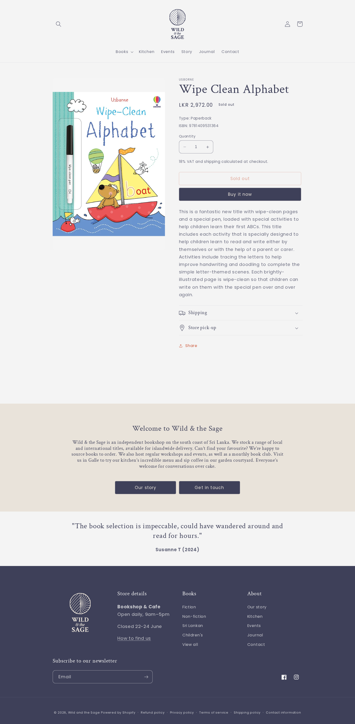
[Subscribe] (146, 676)
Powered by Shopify (118, 712)
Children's (192, 635)
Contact (256, 644)
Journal (255, 635)
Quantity (187, 136)
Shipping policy (247, 712)
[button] (59, 24)
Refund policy (152, 712)
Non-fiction (194, 616)
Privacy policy (182, 712)
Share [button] (191, 345)
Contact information (283, 712)
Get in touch (209, 487)
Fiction (189, 607)
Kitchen (255, 616)
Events (254, 625)
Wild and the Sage (84, 712)
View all (190, 644)
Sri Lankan (192, 625)
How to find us (134, 638)
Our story (145, 487)
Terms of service (213, 712)
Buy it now (240, 194)
